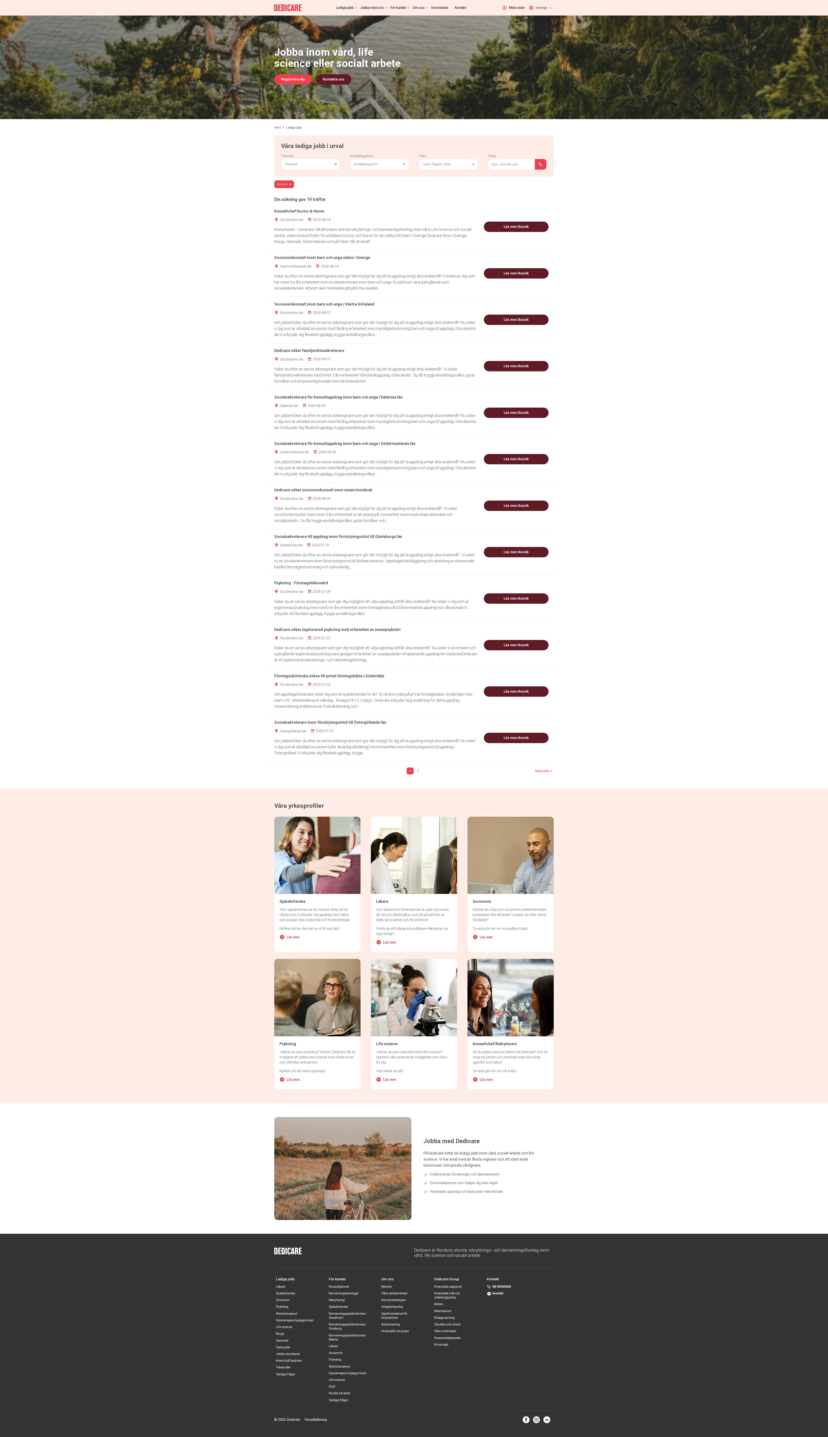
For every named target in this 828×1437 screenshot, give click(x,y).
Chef (332, 1386)
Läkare (280, 1286)
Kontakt (460, 8)
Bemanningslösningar (344, 1293)
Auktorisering (390, 1324)
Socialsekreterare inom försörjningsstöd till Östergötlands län (330, 722)
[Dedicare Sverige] (288, 7)
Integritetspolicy (392, 1306)
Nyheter (386, 1286)
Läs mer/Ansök (516, 227)
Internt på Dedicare (289, 1360)
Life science (284, 1327)
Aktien (438, 1304)
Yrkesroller (283, 1367)
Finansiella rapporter (448, 1286)
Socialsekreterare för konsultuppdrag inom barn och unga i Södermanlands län (345, 443)
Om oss (419, 8)
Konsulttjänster (339, 1286)
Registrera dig (293, 79)
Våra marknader (445, 1331)
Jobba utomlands (288, 1354)
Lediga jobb (345, 8)
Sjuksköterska (285, 1293)
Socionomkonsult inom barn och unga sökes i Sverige (322, 257)
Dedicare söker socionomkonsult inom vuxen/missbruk (323, 490)
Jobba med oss (372, 8)
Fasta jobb (283, 1347)
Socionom (283, 1300)
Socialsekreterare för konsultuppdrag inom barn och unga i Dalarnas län (338, 397)
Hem (277, 127)
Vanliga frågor (285, 1374)
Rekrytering (337, 1300)
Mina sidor (517, 8)
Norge (280, 1333)
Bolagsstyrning (444, 1317)
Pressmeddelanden (447, 1338)
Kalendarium (443, 1311)
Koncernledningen (393, 1300)
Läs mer (293, 937)
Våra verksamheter (394, 1293)
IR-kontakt (441, 1344)
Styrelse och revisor (447, 1324)
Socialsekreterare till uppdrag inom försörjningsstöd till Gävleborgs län (338, 536)
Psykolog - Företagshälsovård (301, 583)
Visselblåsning (315, 1420)
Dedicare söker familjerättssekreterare (309, 350)
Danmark (282, 1340)
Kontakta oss (333, 79)
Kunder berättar (339, 1393)
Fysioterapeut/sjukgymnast (295, 1320)
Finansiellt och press (395, 1331)
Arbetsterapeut (286, 1313)
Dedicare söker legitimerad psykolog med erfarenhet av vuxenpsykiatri (337, 629)
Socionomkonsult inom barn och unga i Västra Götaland (324, 304)
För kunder (398, 8)
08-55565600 (501, 1286)
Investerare (439, 8)
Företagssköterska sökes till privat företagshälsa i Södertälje (329, 676)
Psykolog (282, 1306)
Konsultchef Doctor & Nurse (299, 211)
